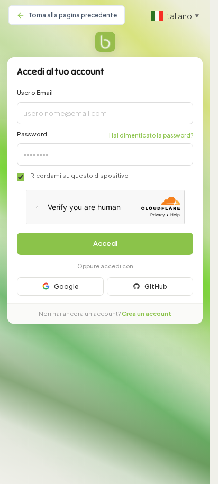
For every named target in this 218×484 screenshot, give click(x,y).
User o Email (35, 92)
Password (32, 134)
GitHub (155, 286)
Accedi (105, 243)
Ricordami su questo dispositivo (79, 175)
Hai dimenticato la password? (151, 135)
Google (66, 286)
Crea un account (146, 313)
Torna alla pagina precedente (72, 15)
